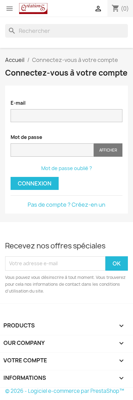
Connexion (34, 183)
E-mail (18, 103)
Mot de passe (26, 137)
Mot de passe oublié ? (66, 168)
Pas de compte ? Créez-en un (66, 204)
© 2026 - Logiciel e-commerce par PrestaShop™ (64, 391)
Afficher (108, 150)
